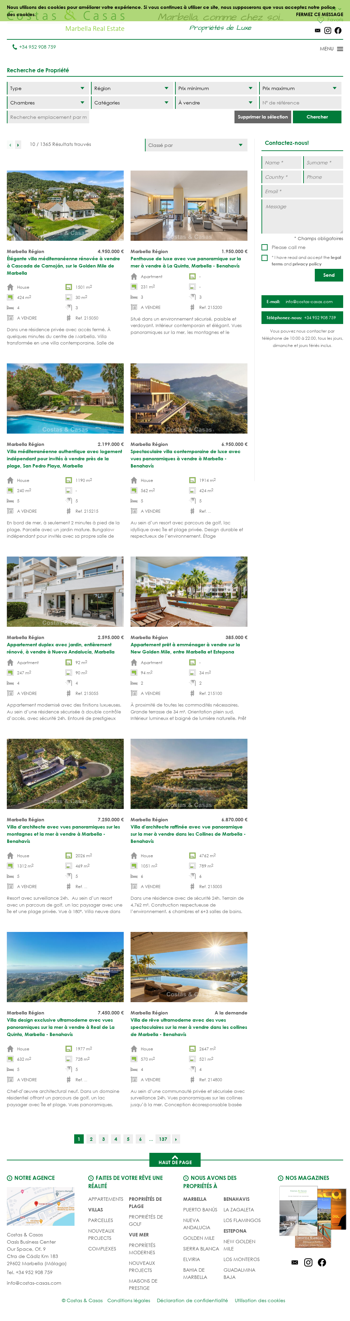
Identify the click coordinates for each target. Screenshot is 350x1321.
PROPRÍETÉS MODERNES (142, 1249)
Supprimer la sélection (263, 117)
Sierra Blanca (201, 1248)
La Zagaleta (239, 1209)
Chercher (317, 117)
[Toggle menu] (322, 49)
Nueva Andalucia (196, 1224)
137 (163, 1139)
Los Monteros (242, 1259)
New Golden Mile (239, 1245)
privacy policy (307, 263)
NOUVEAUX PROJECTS (101, 1234)
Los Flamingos (242, 1220)
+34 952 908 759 (37, 46)
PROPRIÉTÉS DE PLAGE (145, 1202)
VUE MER (139, 1234)
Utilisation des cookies (260, 1300)
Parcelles (100, 1220)
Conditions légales (128, 1300)
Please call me (289, 247)
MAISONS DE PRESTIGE (143, 1284)
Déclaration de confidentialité (192, 1300)
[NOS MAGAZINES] (308, 1217)
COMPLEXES (102, 1248)
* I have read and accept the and (306, 260)
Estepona (235, 1231)
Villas (95, 1209)
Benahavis (237, 1199)
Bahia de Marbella (195, 1273)
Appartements (105, 1199)
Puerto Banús (200, 1209)
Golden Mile (199, 1238)
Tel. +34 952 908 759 (30, 1272)
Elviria (191, 1259)
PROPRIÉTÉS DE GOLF (146, 1220)
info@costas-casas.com (34, 1283)
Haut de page (175, 1162)
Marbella (194, 1199)
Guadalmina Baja (239, 1273)
